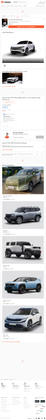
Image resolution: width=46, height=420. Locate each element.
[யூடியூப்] (39, 418)
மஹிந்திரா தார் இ (6, 265)
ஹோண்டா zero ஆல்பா (7, 300)
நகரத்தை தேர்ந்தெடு (40, 5)
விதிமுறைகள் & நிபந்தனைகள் (5, 404)
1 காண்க (9, 22)
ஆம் (37, 154)
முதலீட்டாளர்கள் (3, 409)
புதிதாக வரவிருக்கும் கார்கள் (13, 341)
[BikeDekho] (36, 406)
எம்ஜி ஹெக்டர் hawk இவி (7, 195)
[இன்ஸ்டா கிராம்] (41, 418)
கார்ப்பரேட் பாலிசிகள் (4, 407)
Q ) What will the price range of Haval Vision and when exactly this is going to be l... (18, 146)
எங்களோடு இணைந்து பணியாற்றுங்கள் (4, 402)
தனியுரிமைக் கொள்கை (4, 405)
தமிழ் (40, 1)
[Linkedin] (44, 418)
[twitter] (36, 418)
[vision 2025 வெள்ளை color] (4, 65)
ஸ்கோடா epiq (5, 334)
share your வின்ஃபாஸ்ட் (9, 101)
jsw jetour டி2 (5, 230)
